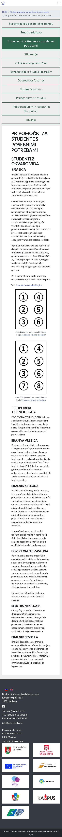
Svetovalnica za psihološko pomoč (31, 23)
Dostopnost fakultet (31, 80)
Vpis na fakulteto (31, 89)
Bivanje (31, 119)
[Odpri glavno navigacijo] (59, 3)
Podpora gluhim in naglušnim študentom (31, 109)
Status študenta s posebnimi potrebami (29, 11)
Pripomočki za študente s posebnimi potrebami (31, 43)
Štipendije (31, 54)
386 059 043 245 (15, 741)
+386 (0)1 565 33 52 (17, 714)
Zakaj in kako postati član (31, 63)
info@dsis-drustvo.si (12, 722)
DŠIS (4, 11)
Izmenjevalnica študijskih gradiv (31, 71)
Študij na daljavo (31, 32)
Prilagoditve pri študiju (31, 98)
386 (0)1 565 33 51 (16, 711)
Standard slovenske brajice (28, 285)
